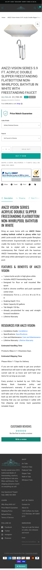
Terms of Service (7, 518)
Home (3, 17)
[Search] (35, 8)
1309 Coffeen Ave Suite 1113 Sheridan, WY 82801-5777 (31, 513)
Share (6, 184)
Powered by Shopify (31, 553)
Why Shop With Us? (8, 504)
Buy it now (21, 156)
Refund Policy (6, 514)
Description (8, 198)
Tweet (15, 184)
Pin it (24, 184)
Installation (23, 331)
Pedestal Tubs (27, 470)
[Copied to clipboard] (35, 185)
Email (23, 538)
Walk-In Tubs (26, 477)
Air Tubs (25, 464)
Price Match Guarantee (9, 508)
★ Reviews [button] (21, 566)
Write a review (21, 439)
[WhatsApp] (30, 184)
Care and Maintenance (31, 337)
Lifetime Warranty (26, 340)
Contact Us (26, 504)
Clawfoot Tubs (27, 467)
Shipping (4, 100)
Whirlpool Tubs (27, 480)
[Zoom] (37, 24)
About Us (25, 508)
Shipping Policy (6, 511)
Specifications (21, 334)
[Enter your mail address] (38, 542)
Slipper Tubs (26, 473)
